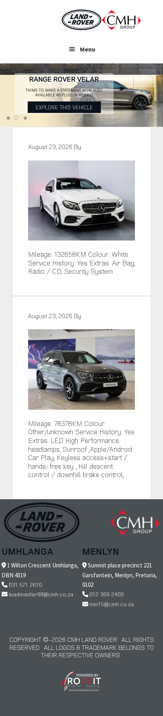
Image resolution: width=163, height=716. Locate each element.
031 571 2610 (25, 584)
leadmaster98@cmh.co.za (41, 594)
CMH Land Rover (81, 20)
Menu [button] (87, 49)
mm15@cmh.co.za (111, 604)
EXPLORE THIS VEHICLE (64, 107)
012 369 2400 (106, 594)
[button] (8, 118)
